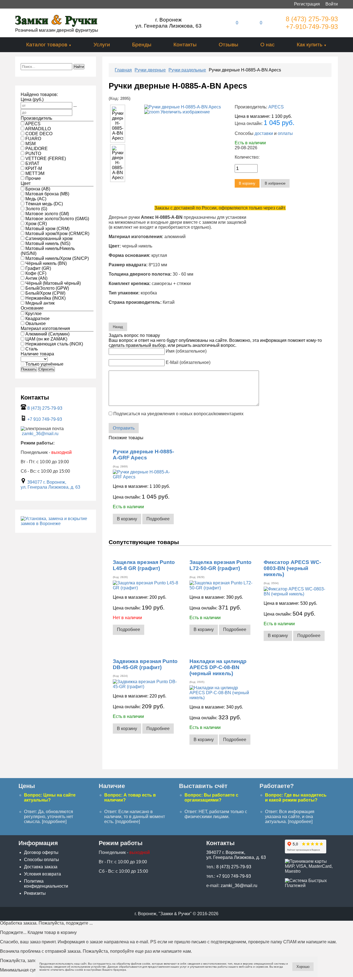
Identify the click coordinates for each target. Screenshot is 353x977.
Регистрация (307, 4)
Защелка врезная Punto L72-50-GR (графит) (220, 565)
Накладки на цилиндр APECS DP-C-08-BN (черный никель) (218, 667)
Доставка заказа (40, 866)
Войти (331, 4)
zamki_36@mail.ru (40, 433)
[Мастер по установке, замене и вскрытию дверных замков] (55, 523)
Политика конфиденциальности (46, 883)
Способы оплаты (41, 859)
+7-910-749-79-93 (312, 26)
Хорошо (302, 967)
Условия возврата (42, 874)
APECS (276, 107)
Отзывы (228, 44)
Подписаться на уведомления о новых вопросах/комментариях (178, 413)
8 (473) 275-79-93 (312, 19)
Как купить (309, 44)
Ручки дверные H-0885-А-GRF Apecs (143, 454)
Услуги (101, 44)
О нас (267, 44)
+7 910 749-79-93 (44, 419)
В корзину (127, 519)
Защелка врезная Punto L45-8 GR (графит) (144, 565)
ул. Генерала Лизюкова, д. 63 (50, 487)
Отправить (124, 428)
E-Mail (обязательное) (188, 362)
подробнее (54, 821)
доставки (264, 133)
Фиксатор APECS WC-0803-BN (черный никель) (292, 568)
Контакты (185, 44)
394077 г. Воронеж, (46, 482)
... (75, 105)
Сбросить (46, 369)
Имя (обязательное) (186, 351)
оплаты (285, 133)
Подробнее (158, 519)
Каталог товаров (46, 44)
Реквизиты (35, 893)
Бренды (141, 44)
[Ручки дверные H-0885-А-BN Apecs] (117, 124)
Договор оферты (41, 852)
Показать (28, 369)
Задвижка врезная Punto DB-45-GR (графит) (145, 664)
